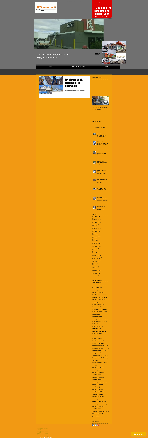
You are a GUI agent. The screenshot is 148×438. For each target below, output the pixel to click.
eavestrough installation (98, 372)
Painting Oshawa (96, 314)
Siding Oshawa (105, 348)
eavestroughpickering (98, 396)
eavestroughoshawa (97, 394)
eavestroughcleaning (97, 389)
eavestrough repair (97, 379)
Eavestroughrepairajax (98, 292)
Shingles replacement (98, 345)
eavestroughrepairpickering (99, 404)
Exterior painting (96, 304)
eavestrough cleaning (98, 367)
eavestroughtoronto (97, 408)
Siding (106, 345)
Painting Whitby (96, 319)
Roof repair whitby (97, 333)
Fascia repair (95, 307)
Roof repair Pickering (97, 326)
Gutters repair (103, 309)
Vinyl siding (95, 360)
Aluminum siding (96, 285)
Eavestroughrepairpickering (99, 297)
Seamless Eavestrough (98, 341)
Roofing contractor (97, 338)
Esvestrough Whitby (97, 302)
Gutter (101, 307)
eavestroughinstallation (98, 391)
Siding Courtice (96, 348)
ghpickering (106, 411)
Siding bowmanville (104, 353)
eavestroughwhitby (97, 411)
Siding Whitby (105, 350)
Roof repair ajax (96, 328)
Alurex (104, 285)
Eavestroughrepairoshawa (99, 294)
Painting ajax (105, 319)
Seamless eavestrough (98, 343)
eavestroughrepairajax (98, 399)
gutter (94, 413)
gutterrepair (100, 413)
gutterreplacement (97, 416)
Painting (105, 311)
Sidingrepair (95, 357)
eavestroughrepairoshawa (99, 401)
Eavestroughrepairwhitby (98, 299)
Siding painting (96, 355)
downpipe (95, 365)
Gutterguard (95, 309)
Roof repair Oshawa (97, 324)
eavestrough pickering (98, 377)
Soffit (101, 357)
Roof (93, 321)
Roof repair (105, 321)
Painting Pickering (97, 316)
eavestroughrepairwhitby (98, 406)
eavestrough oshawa (97, 374)
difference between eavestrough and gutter (100, 362)
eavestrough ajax (103, 365)
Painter (100, 311)
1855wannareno (96, 282)
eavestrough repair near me (99, 382)
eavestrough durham (97, 370)
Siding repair (104, 355)
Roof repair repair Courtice (99, 331)
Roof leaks (98, 321)
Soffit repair (106, 357)
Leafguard (95, 311)
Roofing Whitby (96, 336)
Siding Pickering (96, 350)
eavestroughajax (96, 387)
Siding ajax (95, 353)
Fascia (103, 304)
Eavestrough (95, 290)
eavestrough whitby (97, 384)
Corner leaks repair (97, 287)
